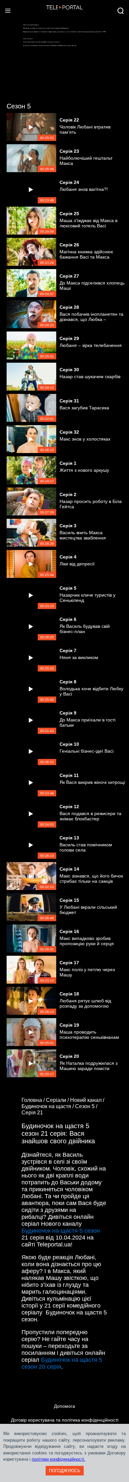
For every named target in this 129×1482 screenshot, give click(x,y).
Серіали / (58, 1100)
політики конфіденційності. (58, 1459)
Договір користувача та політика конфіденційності (64, 1420)
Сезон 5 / (87, 1106)
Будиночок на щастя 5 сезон (61, 1230)
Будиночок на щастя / (48, 1106)
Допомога (64, 1406)
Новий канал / (88, 1100)
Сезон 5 (19, 106)
